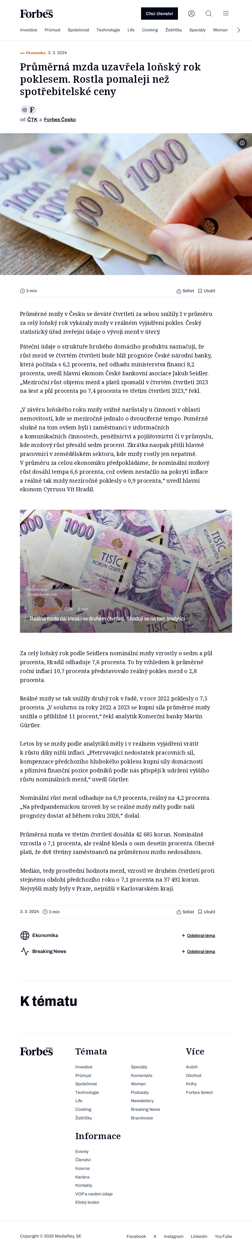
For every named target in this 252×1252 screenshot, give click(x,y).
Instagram (173, 1236)
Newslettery (142, 1100)
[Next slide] (238, 30)
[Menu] (226, 13)
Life (131, 30)
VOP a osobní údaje (94, 1194)
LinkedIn (199, 1236)
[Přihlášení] (191, 13)
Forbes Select (199, 1092)
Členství (83, 1160)
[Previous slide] (14, 30)
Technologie (108, 30)
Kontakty (83, 1185)
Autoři (192, 1067)
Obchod (193, 1075)
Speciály (197, 30)
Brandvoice (142, 1118)
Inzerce (82, 1168)
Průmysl (52, 30)
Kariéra (82, 1177)
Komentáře (141, 1075)
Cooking (150, 30)
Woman (220, 30)
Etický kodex (87, 1202)
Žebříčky (173, 30)
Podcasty (140, 1092)
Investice (28, 30)
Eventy (82, 1151)
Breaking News (145, 1109)
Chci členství (159, 13)
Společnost (78, 30)
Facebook (136, 1236)
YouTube (223, 1236)
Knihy (191, 1084)
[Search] (209, 13)
